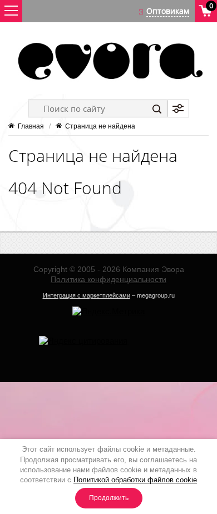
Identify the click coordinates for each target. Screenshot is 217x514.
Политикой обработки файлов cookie (135, 480)
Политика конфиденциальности (108, 279)
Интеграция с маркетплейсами (86, 295)
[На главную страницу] (108, 61)
